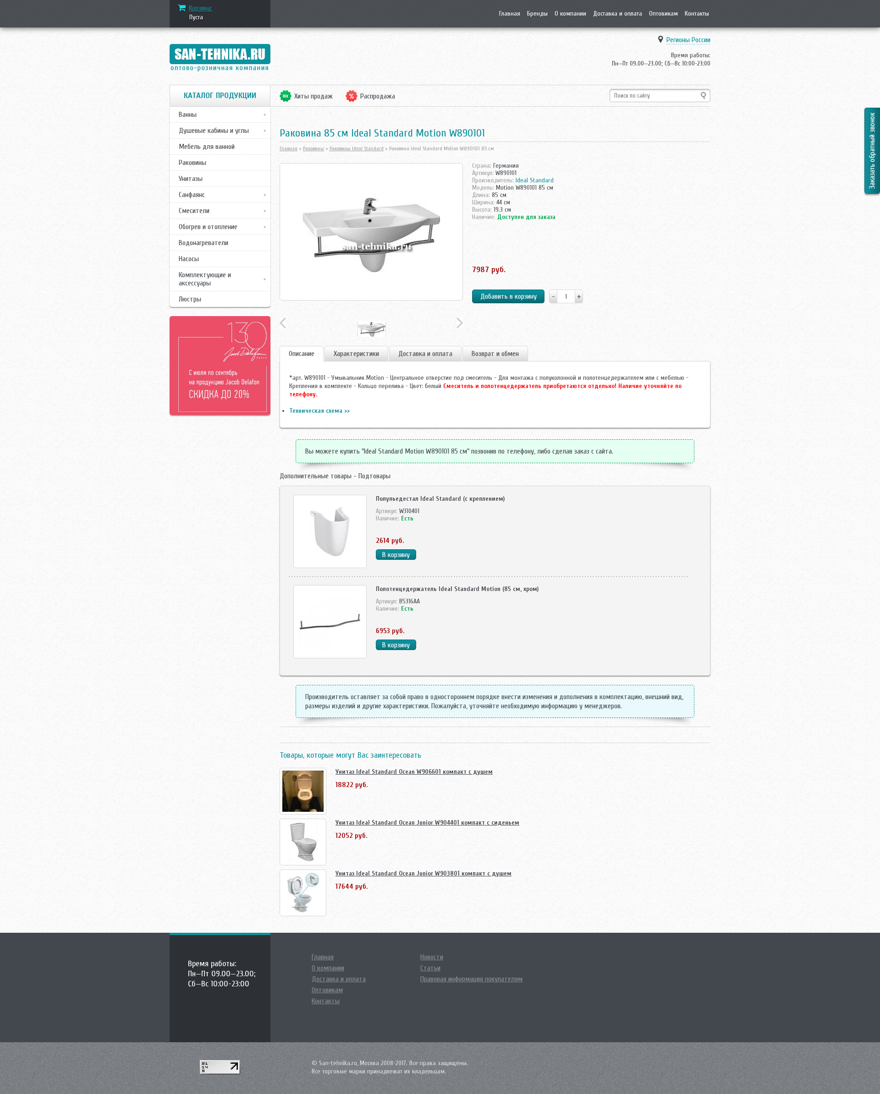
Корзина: (200, 8)
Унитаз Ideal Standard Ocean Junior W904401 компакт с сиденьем (427, 822)
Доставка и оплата (617, 13)
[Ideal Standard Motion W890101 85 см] (371, 232)
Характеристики (356, 354)
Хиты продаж (313, 96)
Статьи (430, 968)
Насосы (189, 259)
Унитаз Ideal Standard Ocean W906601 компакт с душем (414, 772)
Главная (509, 13)
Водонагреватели (203, 243)
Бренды (537, 13)
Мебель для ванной (207, 146)
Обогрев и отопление (208, 227)
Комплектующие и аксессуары (205, 279)
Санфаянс (192, 195)
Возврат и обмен (495, 354)
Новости (431, 957)
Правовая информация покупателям (471, 979)
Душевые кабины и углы (214, 130)
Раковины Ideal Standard (357, 148)
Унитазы (191, 179)
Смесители (194, 211)
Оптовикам (663, 13)
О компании (570, 13)
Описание (301, 354)
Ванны (188, 114)
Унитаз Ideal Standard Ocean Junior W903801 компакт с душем (424, 873)
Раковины (192, 163)
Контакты (697, 13)
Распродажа (377, 96)
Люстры (190, 299)
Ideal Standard (535, 180)
